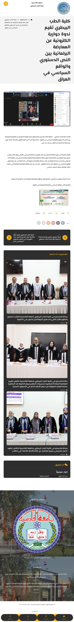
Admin (62, 213)
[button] (63, 223)
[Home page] (31, 20)
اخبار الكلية (38, 213)
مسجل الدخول (53, 476)
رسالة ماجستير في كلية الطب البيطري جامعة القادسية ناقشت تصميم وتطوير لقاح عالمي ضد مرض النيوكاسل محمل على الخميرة (36, 575)
